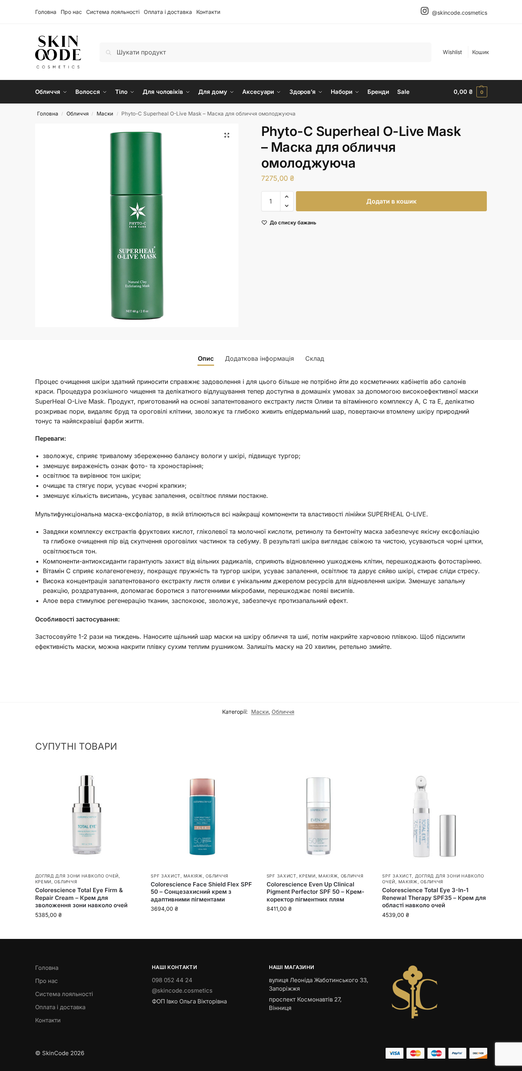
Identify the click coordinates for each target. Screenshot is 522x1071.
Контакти (208, 11)
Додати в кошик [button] (87, 931)
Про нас (71, 11)
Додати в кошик (391, 201)
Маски (105, 113)
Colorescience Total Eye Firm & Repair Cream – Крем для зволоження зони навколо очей (81, 897)
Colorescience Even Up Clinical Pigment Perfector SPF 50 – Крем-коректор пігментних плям (315, 892)
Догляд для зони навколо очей (77, 876)
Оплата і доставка (168, 11)
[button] (470, 92)
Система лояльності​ (112, 11)
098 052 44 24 (172, 980)
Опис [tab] (206, 358)
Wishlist (452, 52)
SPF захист (165, 876)
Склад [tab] (314, 358)
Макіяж (193, 876)
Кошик (480, 52)
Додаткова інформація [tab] (259, 358)
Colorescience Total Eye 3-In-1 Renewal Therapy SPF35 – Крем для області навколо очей (434, 897)
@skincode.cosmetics (458, 12)
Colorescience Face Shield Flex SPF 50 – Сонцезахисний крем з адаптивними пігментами (201, 892)
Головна (45, 11)
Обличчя (77, 113)
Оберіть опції (203, 925)
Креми (43, 881)
